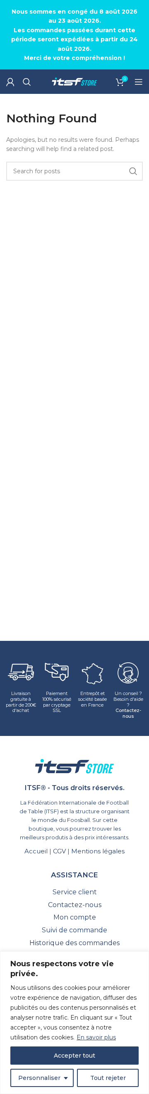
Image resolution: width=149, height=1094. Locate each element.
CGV (59, 851)
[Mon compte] (10, 82)
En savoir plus (96, 1037)
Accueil (36, 851)
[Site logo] (74, 81)
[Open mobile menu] (138, 82)
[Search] (27, 82)
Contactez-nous (128, 713)
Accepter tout (74, 1055)
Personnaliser (39, 1078)
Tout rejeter (108, 1078)
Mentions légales (98, 851)
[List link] (74, 892)
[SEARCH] (133, 171)
